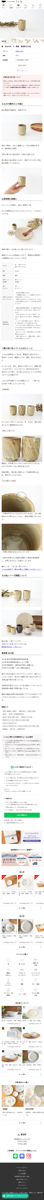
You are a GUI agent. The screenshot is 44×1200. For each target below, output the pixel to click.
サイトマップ (22, 1185)
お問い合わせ (22, 1170)
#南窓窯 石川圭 (21, 729)
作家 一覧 (12, 729)
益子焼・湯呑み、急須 (13, 717)
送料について (22, 1182)
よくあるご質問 (30, 751)
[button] (5, 41)
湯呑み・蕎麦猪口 (7, 711)
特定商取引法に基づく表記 (22, 1176)
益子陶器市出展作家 (18, 714)
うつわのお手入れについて (23, 744)
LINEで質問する (22, 815)
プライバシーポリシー (22, 1188)
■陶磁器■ (5, 729)
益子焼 (4, 714)
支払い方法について (22, 1179)
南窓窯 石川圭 (19, 51)
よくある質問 (22, 1173)
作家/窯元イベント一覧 (26, 717)
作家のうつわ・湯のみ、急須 (22, 720)
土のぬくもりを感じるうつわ (9, 723)
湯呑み (14, 711)
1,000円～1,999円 (31, 711)
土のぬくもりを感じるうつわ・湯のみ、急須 (28, 726)
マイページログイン (22, 1167)
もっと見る (22, 908)
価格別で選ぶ (22, 711)
